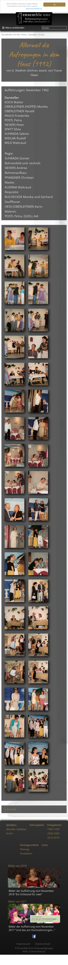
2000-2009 (53, 833)
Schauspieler (37, 825)
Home (24, 34)
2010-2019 (53, 837)
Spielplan (33, 34)
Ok (54, 4)
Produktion (26, 853)
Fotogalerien (54, 825)
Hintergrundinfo (29, 845)
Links (45, 845)
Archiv (41, 34)
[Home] (34, 18)
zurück (11, 809)
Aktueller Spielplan (16, 829)
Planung (24, 849)
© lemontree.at (37, 951)
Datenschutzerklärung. (34, 8)
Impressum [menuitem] (23, 944)
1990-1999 (53, 829)
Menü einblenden (14, 27)
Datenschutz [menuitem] (42, 944)
